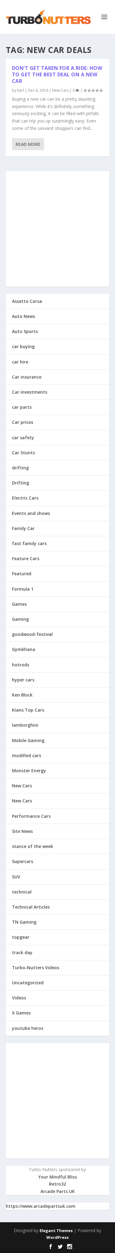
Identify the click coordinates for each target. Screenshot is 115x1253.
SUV (16, 877)
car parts (22, 407)
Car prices (22, 422)
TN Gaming (24, 922)
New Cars (60, 90)
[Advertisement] (57, 229)
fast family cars (29, 543)
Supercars (22, 861)
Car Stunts (23, 453)
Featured (21, 573)
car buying (23, 346)
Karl (20, 90)
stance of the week (32, 846)
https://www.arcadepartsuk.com (40, 1206)
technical (22, 892)
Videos (19, 998)
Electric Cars (25, 498)
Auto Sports (25, 331)
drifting (20, 468)
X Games (21, 1013)
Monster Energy (29, 770)
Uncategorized (28, 983)
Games (19, 604)
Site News (22, 831)
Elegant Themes (56, 1230)
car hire (20, 362)
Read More (28, 144)
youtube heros (27, 1028)
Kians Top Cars (28, 710)
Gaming (20, 619)
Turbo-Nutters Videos (35, 967)
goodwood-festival (32, 634)
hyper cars (23, 680)
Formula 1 (22, 589)
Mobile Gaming (28, 740)
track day (22, 952)
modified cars (26, 755)
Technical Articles (31, 907)
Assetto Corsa (27, 301)
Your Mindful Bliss (57, 1177)
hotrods (20, 665)
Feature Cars (25, 558)
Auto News (23, 316)
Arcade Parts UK (57, 1191)
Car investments (29, 392)
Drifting (20, 483)
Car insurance (26, 377)
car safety (23, 437)
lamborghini (25, 725)
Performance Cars (31, 816)
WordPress (57, 1237)
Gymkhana (23, 649)
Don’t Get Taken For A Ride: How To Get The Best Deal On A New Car (57, 74)
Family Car (23, 528)
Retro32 (57, 1184)
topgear (20, 937)
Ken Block (22, 695)
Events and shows (31, 513)
